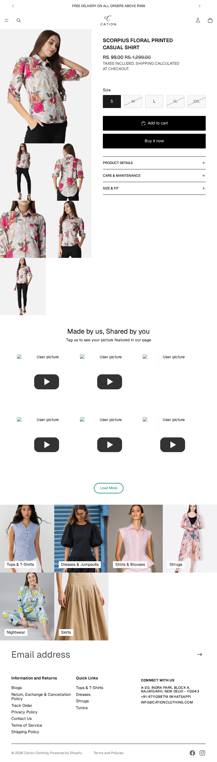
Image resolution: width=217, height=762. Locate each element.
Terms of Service (26, 725)
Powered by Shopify (66, 753)
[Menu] (6, 20)
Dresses (83, 694)
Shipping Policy (25, 731)
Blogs (16, 687)
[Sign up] (200, 654)
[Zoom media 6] (23, 286)
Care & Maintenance (121, 175)
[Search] (18, 20)
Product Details (118, 163)
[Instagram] (202, 753)
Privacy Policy (24, 711)
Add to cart (158, 123)
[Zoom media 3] (69, 172)
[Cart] (210, 20)
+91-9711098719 (154, 696)
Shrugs (82, 700)
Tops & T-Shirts (89, 687)
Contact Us (21, 718)
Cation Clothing (36, 753)
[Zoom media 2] (23, 172)
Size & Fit (111, 188)
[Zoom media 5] (69, 229)
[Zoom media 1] (46, 86)
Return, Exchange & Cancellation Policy (41, 696)
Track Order (21, 705)
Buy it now (154, 140)
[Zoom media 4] (23, 229)
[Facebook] (192, 753)
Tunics (82, 707)
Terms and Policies (108, 753)
